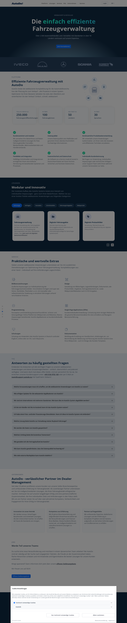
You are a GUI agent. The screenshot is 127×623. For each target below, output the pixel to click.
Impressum (111, 620)
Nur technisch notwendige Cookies (62, 615)
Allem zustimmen (98, 615)
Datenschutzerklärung (101, 620)
